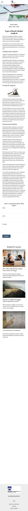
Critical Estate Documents (11, 330)
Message (4, 224)
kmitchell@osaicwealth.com (14, 496)
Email (3, 216)
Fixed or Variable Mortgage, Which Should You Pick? (12, 300)
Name (3, 207)
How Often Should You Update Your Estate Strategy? (13, 269)
